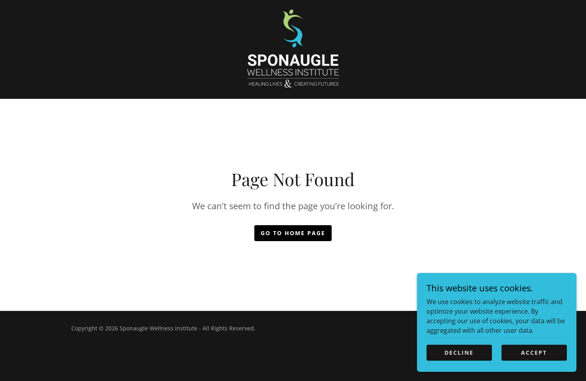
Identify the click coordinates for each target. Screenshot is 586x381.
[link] (293, 48)
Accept (534, 352)
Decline (459, 352)
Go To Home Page (293, 233)
